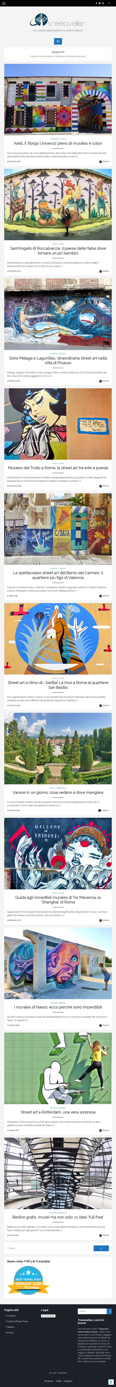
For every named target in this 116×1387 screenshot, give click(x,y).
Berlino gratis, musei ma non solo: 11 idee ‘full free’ (58, 1217)
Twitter (58, 1381)
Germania (62, 1213)
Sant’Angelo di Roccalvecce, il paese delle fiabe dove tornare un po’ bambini (58, 250)
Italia (63, 139)
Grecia (62, 1003)
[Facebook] (96, 3)
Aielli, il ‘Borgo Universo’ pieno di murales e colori (58, 143)
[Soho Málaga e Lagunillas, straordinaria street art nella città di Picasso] (58, 314)
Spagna (62, 354)
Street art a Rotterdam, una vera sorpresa (58, 1112)
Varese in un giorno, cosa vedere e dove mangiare (58, 792)
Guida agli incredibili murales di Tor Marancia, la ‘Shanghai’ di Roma (58, 900)
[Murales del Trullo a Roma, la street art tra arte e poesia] (58, 424)
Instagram (68, 1381)
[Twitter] (100, 3)
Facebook (48, 1381)
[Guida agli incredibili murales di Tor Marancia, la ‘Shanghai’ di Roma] (58, 853)
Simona (106, 161)
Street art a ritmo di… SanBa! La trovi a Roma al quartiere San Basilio (58, 685)
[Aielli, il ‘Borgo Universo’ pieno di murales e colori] (58, 99)
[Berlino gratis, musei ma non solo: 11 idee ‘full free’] (58, 1173)
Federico (105, 810)
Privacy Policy (49, 1316)
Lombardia (61, 788)
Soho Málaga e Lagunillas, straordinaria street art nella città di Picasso (58, 360)
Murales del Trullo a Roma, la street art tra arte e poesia (58, 467)
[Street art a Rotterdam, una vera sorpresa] (58, 1068)
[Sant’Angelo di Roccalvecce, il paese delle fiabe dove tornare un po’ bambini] (58, 204)
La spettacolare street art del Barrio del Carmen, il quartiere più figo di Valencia (58, 575)
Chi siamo (11, 1316)
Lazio (61, 244)
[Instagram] (103, 3)
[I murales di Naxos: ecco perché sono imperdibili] (58, 963)
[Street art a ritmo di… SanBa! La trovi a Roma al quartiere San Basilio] (58, 639)
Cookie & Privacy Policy (17, 1321)
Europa (53, 354)
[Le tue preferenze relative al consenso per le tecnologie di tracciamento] (111, 1382)
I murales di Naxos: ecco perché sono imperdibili (58, 1007)
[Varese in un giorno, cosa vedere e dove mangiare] (58, 748)
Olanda (62, 1108)
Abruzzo (54, 139)
